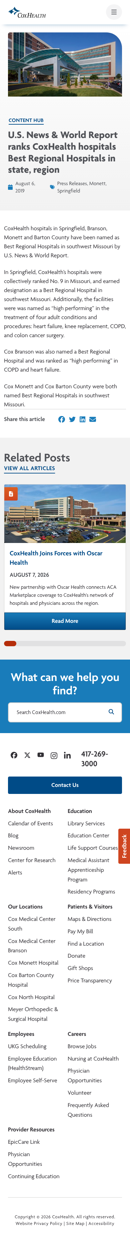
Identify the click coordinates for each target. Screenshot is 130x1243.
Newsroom (21, 847)
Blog (13, 835)
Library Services (86, 823)
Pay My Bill (80, 931)
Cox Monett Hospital (33, 962)
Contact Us (65, 785)
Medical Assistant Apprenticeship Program (88, 870)
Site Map (75, 1223)
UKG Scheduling (27, 1046)
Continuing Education (34, 1176)
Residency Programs (91, 891)
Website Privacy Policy (39, 1223)
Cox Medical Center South (31, 924)
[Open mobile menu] (114, 12)
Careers (77, 1034)
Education (80, 811)
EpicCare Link (24, 1141)
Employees (21, 1034)
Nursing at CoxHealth (93, 1058)
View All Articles (29, 468)
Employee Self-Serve (32, 1080)
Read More (89, 623)
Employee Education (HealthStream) (32, 1063)
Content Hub (26, 120)
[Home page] (27, 12)
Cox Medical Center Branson (31, 946)
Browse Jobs (82, 1046)
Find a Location (86, 943)
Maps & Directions (89, 919)
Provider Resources (31, 1129)
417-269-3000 (94, 758)
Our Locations (25, 906)
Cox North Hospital (31, 997)
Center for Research (32, 860)
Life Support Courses (93, 847)
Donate (76, 955)
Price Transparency (90, 980)
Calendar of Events (30, 823)
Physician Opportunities (85, 1075)
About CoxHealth (29, 811)
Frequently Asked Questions (88, 1110)
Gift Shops (80, 968)
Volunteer (79, 1092)
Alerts (15, 872)
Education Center (88, 835)
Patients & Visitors (90, 906)
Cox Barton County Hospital (31, 980)
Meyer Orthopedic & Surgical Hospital (33, 1014)
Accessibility (101, 1223)
